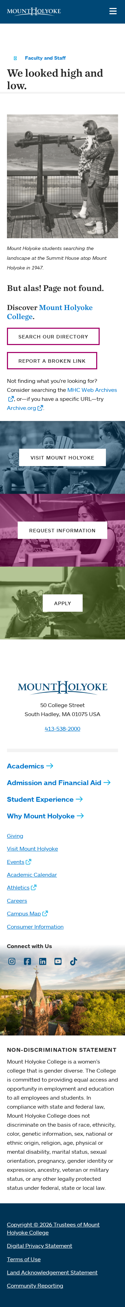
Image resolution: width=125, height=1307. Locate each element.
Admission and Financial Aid (54, 782)
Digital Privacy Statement (39, 1245)
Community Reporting (35, 1285)
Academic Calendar (32, 874)
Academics (25, 766)
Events (15, 861)
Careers (17, 900)
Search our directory (53, 336)
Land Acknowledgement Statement (52, 1272)
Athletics (18, 887)
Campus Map (24, 913)
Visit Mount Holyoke (32, 848)
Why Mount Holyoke (41, 815)
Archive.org (21, 407)
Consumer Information (35, 926)
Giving (15, 835)
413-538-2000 (62, 728)
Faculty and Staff (45, 58)
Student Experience (40, 799)
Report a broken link (52, 361)
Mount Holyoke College (50, 311)
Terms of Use (24, 1259)
